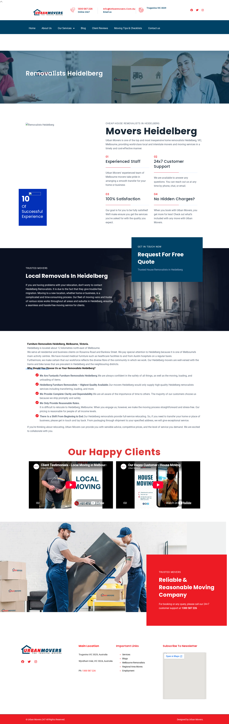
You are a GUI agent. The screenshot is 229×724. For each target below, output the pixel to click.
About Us (47, 28)
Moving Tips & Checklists (128, 28)
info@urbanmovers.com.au (119, 8)
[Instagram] (202, 10)
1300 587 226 (85, 8)
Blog (83, 28)
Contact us (154, 28)
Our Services (65, 28)
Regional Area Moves (132, 666)
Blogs (125, 658)
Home (32, 28)
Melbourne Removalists (133, 662)
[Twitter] (197, 10)
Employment (128, 670)
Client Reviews (100, 28)
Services (126, 654)
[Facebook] (191, 10)
